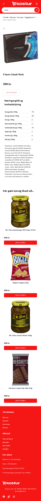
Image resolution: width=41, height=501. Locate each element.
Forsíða (5, 17)
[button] (4, 29)
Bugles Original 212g (20, 283)
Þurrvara (20, 17)
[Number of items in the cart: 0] (36, 3)
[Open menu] (4, 3)
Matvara (13, 17)
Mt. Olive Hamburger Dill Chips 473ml (20, 230)
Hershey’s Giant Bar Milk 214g (20, 388)
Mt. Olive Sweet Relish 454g (20, 335)
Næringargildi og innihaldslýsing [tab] (13, 102)
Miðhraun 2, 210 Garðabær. (12, 459)
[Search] (36, 10)
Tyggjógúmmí (29, 17)
